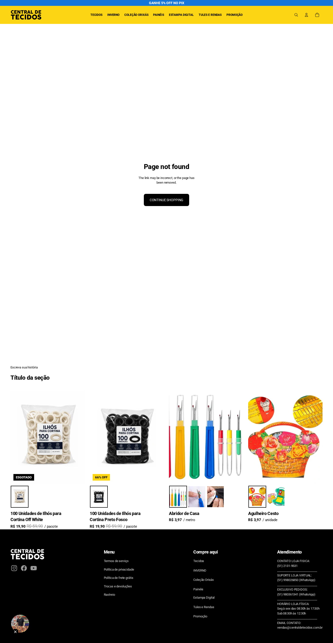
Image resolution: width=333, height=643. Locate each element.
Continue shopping (167, 200)
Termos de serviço (116, 561)
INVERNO (199, 570)
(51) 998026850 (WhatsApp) (296, 580)
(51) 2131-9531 (287, 566)
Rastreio (109, 594)
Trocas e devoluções (118, 586)
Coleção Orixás (203, 580)
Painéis (198, 589)
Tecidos (198, 561)
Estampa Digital (204, 597)
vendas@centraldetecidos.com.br (300, 627)
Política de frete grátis (118, 578)
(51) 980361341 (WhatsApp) (296, 594)
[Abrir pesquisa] (296, 15)
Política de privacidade (119, 569)
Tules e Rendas (203, 607)
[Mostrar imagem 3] (215, 496)
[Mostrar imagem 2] (196, 496)
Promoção (200, 616)
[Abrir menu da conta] (306, 15)
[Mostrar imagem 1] (19, 496)
